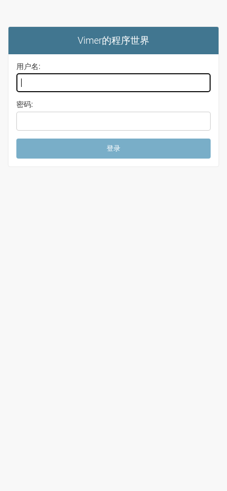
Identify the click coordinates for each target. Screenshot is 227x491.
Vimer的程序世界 (113, 40)
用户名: (28, 66)
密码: (24, 104)
